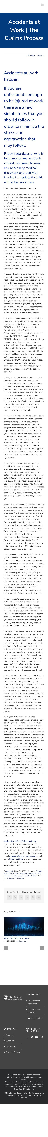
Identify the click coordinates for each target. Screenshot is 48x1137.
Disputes (16, 873)
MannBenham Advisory (34, 1011)
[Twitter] (32, 1037)
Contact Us (10, 1046)
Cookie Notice (34, 1093)
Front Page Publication (28, 873)
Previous (31, 55)
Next (40, 55)
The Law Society (13, 1052)
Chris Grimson (9, 878)
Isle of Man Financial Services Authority (22, 1086)
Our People (10, 1040)
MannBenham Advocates (34, 1002)
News (39, 873)
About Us (10, 1035)
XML (14, 1095)
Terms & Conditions (24, 1095)
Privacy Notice (22, 1093)
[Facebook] (27, 1037)
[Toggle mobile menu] (42, 4)
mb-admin (10, 871)
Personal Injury (9, 876)
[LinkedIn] (36, 1037)
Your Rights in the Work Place (25, 876)
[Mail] (41, 1037)
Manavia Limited (35, 1018)
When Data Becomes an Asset (23, 926)
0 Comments (20, 878)
